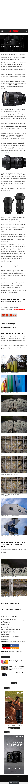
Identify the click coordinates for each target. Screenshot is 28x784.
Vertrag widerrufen (14, 782)
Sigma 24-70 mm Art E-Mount (17, 651)
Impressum (4, 776)
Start (1, 34)
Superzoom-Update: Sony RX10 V (16, 672)
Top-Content (12, 44)
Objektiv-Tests (9, 34)
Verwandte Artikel (6, 656)
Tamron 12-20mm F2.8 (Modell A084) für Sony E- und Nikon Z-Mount (16, 668)
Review (10, 651)
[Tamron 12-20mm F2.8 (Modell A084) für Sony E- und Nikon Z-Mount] (4, 668)
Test (4, 34)
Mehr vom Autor (14, 656)
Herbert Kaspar (6, 49)
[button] (2, 31)
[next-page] (4, 679)
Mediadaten (14, 778)
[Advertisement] (14, 15)
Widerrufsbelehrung (20, 776)
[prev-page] (2, 679)
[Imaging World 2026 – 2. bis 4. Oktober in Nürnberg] (4, 662)
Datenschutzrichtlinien (12, 776)
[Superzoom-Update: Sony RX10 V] (4, 674)
